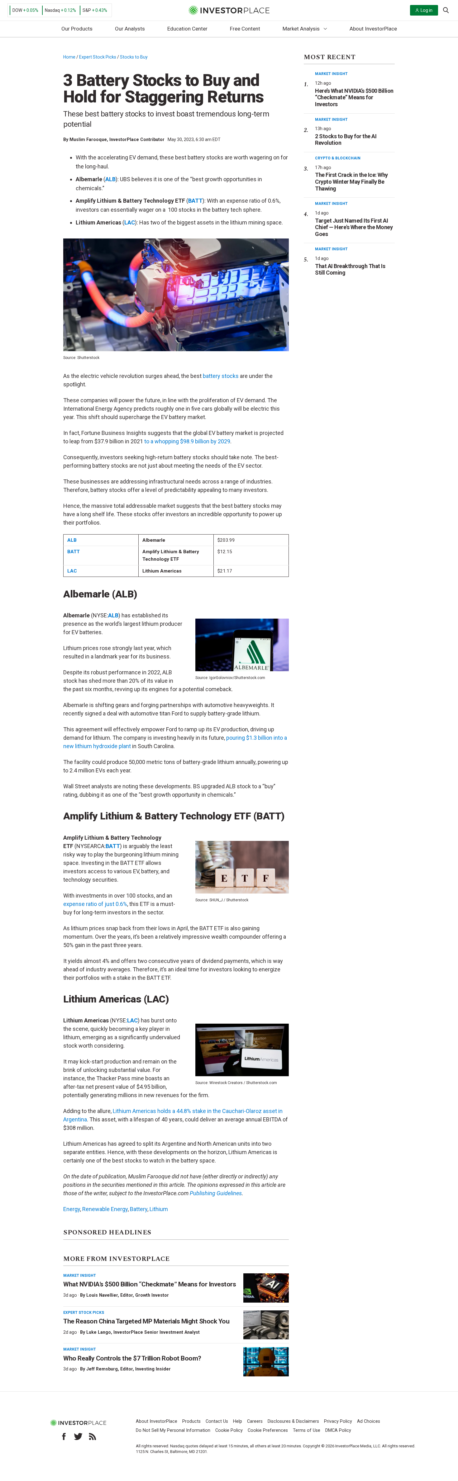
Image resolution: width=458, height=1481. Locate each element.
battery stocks (221, 376)
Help (237, 1421)
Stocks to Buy (134, 56)
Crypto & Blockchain (337, 158)
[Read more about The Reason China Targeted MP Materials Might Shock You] (266, 1325)
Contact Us (217, 1421)
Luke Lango (98, 1332)
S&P (87, 10)
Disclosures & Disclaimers (293, 1421)
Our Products (77, 29)
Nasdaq (52, 10)
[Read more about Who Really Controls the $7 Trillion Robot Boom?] (266, 1361)
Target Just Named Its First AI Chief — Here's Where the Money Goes (354, 227)
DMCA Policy (338, 1430)
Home (69, 56)
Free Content (245, 29)
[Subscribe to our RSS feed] (92, 1436)
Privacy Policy (338, 1421)
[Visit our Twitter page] (78, 1436)
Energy (71, 1209)
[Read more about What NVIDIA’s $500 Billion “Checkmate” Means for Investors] (266, 1288)
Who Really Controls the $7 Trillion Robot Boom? (132, 1358)
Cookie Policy (229, 1430)
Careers (255, 1421)
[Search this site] (446, 9)
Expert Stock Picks (97, 56)
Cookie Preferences (268, 1430)
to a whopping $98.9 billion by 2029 (187, 441)
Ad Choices (368, 1421)
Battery (138, 1209)
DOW (17, 10)
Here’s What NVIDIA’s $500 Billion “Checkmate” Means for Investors (354, 97)
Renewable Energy (105, 1209)
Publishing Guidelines (216, 1193)
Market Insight (79, 1275)
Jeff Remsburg (102, 1368)
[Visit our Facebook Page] (64, 1436)
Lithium (159, 1209)
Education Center (187, 29)
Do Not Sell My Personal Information (173, 1430)
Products (191, 1421)
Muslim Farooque (88, 139)
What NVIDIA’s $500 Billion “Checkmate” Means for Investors (149, 1284)
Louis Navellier (102, 1295)
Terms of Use (306, 1430)
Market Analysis (301, 29)
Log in (426, 10)
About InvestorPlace (373, 29)
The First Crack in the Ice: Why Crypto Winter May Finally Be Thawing (351, 181)
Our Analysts (130, 29)
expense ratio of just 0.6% (95, 904)
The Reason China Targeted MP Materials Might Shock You (146, 1321)
